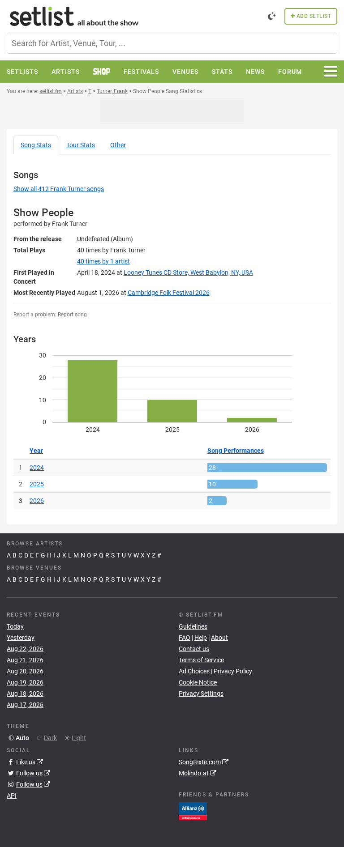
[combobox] (172, 43)
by (103, 261)
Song (36, 145)
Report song (72, 314)
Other (118, 145)
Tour (80, 145)
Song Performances (235, 450)
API (12, 795)
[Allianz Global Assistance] (193, 810)
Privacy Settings (201, 693)
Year (36, 450)
